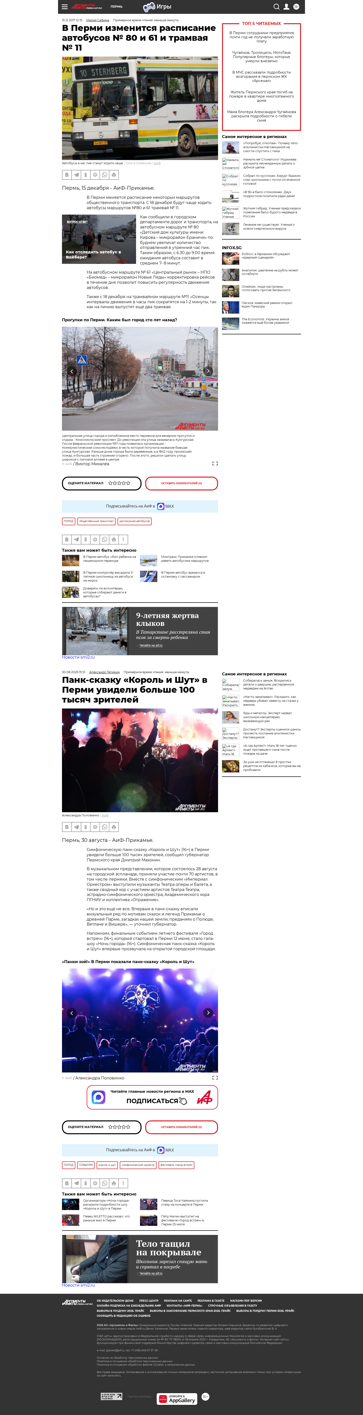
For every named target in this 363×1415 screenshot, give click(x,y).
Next (208, 371)
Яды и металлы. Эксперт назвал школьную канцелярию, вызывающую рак (267, 717)
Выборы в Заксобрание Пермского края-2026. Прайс (190, 1311)
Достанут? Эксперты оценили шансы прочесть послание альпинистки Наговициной (272, 733)
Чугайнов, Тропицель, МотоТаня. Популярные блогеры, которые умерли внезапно (261, 57)
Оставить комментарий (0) (181, 483)
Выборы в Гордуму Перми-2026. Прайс (265, 1311)
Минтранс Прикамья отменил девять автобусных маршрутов (185, 559)
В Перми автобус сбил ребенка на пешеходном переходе (109, 559)
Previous (72, 371)
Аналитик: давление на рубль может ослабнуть (270, 272)
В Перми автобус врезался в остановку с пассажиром (183, 574)
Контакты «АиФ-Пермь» (184, 1305)
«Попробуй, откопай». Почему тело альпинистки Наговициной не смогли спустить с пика (270, 147)
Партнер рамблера (139, 1396)
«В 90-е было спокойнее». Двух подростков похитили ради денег (269, 194)
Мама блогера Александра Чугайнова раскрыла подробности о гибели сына (261, 116)
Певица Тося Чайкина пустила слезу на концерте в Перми (184, 1202)
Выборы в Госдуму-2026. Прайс (120, 1311)
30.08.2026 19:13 (73, 672)
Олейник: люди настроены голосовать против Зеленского (266, 288)
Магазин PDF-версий (246, 1300)
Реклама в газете (211, 1300)
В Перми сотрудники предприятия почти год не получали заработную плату (261, 37)
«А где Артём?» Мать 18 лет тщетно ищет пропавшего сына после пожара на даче (270, 749)
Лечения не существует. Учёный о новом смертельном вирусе (269, 226)
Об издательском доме (115, 1300)
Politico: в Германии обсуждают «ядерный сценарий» (266, 255)
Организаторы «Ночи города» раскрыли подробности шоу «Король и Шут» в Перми (106, 1204)
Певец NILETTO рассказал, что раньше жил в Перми (106, 1218)
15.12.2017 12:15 (72, 20)
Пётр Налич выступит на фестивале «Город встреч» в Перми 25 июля (182, 1220)
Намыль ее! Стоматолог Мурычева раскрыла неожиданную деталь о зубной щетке (269, 163)
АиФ (157, 163)
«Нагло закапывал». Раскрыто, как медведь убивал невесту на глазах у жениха (271, 701)
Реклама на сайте (178, 1300)
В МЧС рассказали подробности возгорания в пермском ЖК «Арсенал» (261, 76)
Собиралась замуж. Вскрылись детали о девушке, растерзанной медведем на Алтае (268, 684)
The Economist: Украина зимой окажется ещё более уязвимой (265, 321)
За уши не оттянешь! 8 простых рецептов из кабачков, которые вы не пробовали (272, 766)
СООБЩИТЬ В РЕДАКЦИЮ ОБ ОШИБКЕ (124, 1315)
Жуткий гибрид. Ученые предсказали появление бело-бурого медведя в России (272, 212)
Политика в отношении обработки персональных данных (134, 1361)
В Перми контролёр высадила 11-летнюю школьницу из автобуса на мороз (108, 576)
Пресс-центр (148, 1300)
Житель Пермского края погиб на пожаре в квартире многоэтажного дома (261, 96)
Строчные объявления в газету (232, 1305)
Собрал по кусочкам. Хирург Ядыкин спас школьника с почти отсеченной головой (272, 179)
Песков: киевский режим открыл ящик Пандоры (267, 304)
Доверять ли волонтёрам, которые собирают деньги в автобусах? (104, 592)
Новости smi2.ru (78, 657)
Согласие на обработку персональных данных (127, 1357)
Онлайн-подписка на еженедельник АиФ (129, 1305)
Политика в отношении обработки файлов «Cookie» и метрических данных (146, 1364)
